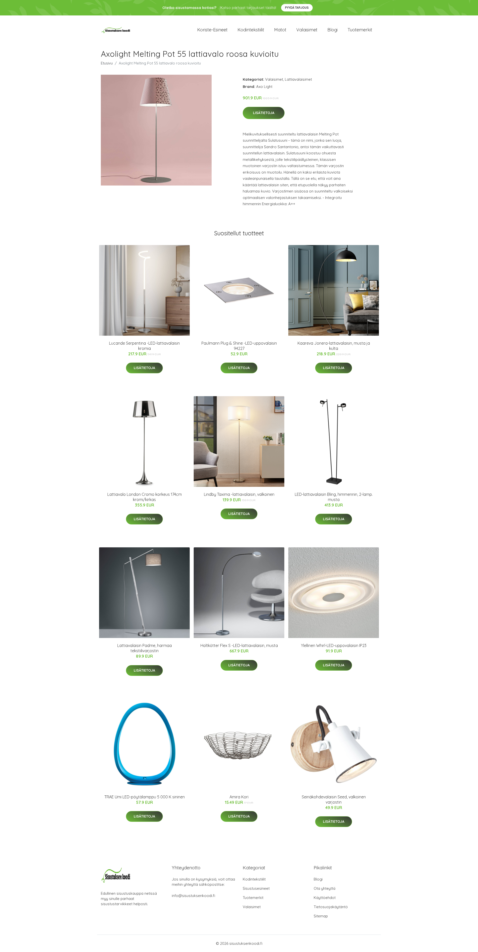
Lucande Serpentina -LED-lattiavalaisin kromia (144, 346)
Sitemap (321, 916)
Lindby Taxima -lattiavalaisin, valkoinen (239, 494)
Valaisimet (306, 30)
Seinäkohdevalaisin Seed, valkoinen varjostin (334, 799)
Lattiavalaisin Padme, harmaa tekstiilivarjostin (144, 648)
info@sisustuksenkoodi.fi (193, 895)
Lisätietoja (263, 113)
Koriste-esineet (212, 30)
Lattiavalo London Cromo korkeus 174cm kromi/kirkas (144, 497)
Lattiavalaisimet (298, 79)
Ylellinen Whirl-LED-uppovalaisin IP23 (333, 645)
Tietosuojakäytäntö (331, 906)
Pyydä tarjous (297, 7)
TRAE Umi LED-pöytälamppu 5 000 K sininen (144, 796)
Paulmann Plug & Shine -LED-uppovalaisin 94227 (239, 346)
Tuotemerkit (360, 30)
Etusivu (107, 63)
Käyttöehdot (325, 897)
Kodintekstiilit (251, 30)
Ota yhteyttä (324, 888)
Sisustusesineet (256, 888)
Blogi (332, 30)
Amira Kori (239, 796)
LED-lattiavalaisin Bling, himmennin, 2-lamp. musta (334, 497)
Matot (280, 30)
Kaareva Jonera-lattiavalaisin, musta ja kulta (334, 346)
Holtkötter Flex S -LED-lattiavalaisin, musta (239, 645)
